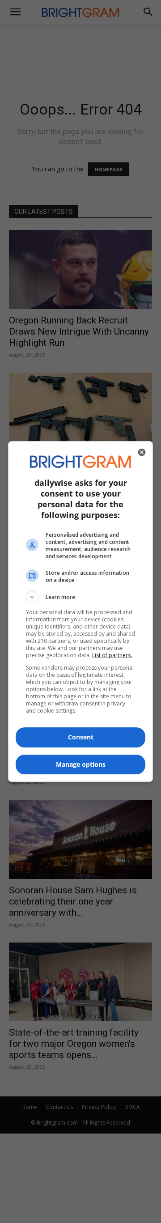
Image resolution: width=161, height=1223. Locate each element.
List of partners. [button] (112, 655)
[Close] (142, 452)
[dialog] (80, 611)
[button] (80, 597)
